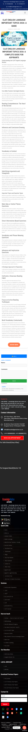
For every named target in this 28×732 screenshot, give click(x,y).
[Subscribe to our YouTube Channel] (12, 709)
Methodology (7, 621)
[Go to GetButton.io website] (24, 730)
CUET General (7, 609)
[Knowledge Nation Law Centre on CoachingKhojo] (7, 717)
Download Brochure (6, 9)
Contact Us (7, 563)
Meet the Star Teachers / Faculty (12, 542)
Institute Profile (8, 536)
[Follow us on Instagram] (7, 709)
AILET (6, 593)
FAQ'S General (8, 560)
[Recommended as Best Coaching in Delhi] (3, 717)
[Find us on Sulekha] (16, 713)
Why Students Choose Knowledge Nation (14, 636)
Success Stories (8, 545)
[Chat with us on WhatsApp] (3, 709)
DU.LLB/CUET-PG (8, 596)
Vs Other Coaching (8, 642)
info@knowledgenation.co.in (15, 6)
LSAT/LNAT (7, 599)
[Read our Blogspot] (12, 713)
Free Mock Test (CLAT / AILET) (11, 627)
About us (6, 533)
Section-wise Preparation (10, 587)
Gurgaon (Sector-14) (9, 657)
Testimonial (7, 551)
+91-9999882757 (21, 4)
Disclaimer (4, 724)
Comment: (4, 369)
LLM (5, 602)
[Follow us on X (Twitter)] (21, 709)
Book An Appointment (12, 438)
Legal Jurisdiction (13, 724)
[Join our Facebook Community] (16, 709)
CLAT (5, 590)
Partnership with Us (7, 725)
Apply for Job (7, 570)
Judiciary (6, 669)
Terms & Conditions (6, 722)
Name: (3, 362)
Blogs (5, 554)
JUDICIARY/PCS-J (8, 606)
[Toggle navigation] (25, 12)
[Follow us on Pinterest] (7, 713)
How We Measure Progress (11, 624)
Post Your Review (8, 557)
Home (5, 530)
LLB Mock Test (8, 576)
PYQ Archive (7, 678)
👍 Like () (14, 356)
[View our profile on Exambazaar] (21, 713)
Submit (14, 381)
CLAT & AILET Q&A (9, 630)
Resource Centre (8, 633)
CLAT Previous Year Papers (11, 681)
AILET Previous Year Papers (11, 684)
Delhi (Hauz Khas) (8, 654)
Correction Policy (17, 722)
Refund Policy (22, 724)
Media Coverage (8, 539)
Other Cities (7, 566)
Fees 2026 (6, 645)
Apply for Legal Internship (10, 573)
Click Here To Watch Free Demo (20, 9)
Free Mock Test (8, 548)
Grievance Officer (5, 727)
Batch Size (6, 639)
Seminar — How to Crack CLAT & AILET (14, 618)
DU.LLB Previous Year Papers (11, 687)
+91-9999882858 (9, 4)
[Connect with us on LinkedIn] (3, 713)
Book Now (14, 345)
